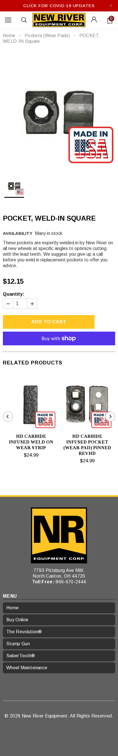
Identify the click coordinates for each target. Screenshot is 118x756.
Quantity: (13, 294)
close (111, 5)
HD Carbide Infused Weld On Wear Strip (31, 442)
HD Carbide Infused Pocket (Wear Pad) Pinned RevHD (87, 445)
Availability (17, 233)
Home (9, 35)
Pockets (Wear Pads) (47, 35)
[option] (59, 110)
